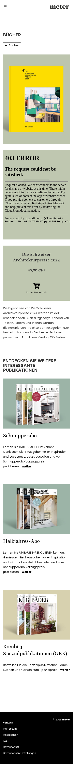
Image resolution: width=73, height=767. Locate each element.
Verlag (8, 722)
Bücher (14, 45)
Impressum (10, 729)
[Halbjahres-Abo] (36, 509)
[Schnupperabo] (36, 403)
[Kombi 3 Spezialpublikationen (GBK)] (36, 614)
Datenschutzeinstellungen (19, 753)
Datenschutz (11, 747)
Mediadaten (10, 735)
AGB (6, 741)
